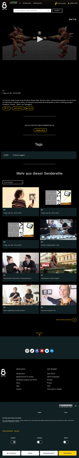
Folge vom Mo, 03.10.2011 (12, 245)
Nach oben (39, 333)
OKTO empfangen (53, 377)
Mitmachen (27, 3)
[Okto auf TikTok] (32, 351)
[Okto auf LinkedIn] (52, 351)
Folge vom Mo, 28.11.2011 (50, 213)
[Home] (3, 376)
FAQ (48, 386)
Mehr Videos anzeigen (64, 320)
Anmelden (40, 130)
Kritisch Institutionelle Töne (50, 245)
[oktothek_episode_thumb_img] (20, 197)
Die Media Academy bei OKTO (26, 380)
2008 (6, 155)
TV (20, 3)
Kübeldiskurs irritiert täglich (50, 278)
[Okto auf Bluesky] (47, 351)
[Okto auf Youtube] (42, 351)
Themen (56, 10)
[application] (39, 39)
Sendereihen (20, 373)
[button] (39, 39)
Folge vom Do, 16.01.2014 (12, 213)
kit (3, 90)
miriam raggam (19, 155)
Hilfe (17, 386)
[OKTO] (4, 7)
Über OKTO (51, 373)
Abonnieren (18, 108)
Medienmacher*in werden (25, 377)
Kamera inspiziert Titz (48, 310)
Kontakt (49, 380)
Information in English (54, 389)
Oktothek (13, 3)
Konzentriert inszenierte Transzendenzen (17, 278)
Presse (49, 383)
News (18, 383)
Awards (18, 389)
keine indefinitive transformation (14, 310)
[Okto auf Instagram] (27, 351)
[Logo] (72, 19)
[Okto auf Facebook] (37, 351)
